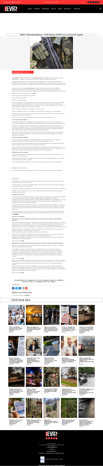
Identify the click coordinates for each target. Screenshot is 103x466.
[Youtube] (98, 2)
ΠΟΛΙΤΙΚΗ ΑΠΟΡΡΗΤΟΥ (49, 453)
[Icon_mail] (89, 2)
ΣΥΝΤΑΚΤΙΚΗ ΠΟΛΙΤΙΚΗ (59, 453)
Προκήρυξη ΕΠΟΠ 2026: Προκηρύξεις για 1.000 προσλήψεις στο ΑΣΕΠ (51, 390)
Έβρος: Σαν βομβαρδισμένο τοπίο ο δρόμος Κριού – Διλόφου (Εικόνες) (51, 421)
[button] (100, 9)
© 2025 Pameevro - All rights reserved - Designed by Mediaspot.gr (51, 465)
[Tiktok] (93, 2)
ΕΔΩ (34, 93)
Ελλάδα (60, 8)
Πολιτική (53, 8)
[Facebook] (91, 2)
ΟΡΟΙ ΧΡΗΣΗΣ (41, 453)
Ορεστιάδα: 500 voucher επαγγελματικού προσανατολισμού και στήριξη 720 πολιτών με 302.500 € (33, 360)
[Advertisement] (51, 22)
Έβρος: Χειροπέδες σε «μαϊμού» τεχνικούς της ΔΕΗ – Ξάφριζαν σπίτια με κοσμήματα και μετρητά (51, 328)
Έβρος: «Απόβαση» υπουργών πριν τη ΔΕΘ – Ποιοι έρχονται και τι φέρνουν (16, 328)
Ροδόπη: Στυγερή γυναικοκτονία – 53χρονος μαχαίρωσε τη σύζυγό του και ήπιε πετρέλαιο (33, 391)
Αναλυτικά (11, 331)
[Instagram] (96, 2)
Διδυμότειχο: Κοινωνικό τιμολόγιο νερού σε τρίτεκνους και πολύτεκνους (15, 421)
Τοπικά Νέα (37, 8)
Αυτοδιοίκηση (45, 8)
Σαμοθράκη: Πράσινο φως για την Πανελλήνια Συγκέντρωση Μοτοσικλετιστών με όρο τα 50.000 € (86, 391)
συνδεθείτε (27, 295)
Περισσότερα (67, 8)
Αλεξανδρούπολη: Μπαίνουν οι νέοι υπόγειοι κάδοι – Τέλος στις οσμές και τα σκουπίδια (50, 360)
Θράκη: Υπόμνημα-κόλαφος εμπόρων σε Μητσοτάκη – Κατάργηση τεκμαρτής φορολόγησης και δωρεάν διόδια (16, 360)
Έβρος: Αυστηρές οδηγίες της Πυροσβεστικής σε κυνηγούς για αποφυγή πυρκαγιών (34, 421)
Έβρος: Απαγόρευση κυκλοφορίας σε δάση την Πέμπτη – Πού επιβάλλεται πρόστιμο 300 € (86, 360)
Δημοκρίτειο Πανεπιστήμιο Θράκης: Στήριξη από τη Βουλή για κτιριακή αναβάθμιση (69, 359)
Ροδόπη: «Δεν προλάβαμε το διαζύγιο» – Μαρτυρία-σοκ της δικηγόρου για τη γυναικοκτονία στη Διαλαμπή (86, 329)
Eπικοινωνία (77, 8)
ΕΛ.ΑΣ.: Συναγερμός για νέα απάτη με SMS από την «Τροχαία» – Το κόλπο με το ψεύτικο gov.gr (69, 328)
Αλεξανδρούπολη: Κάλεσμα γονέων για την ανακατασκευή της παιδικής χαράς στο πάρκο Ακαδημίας (69, 391)
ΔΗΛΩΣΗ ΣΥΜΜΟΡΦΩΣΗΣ (51, 451)
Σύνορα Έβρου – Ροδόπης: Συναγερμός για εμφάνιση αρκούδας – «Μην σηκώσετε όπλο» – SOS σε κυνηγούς (86, 422)
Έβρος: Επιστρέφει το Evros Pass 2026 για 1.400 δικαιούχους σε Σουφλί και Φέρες (34, 328)
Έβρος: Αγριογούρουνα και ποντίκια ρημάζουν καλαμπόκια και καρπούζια (68, 421)
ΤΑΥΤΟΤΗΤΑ (51, 449)
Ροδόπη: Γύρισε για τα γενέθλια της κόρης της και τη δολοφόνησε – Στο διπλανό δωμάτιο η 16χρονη (16, 391)
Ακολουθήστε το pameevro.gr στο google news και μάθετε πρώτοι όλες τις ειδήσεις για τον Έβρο (39, 281)
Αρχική (30, 8)
